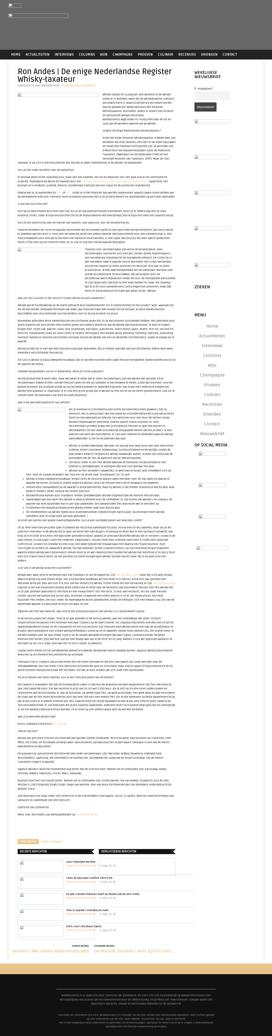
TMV (59, 192)
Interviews (64, 54)
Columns (87, 54)
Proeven (145, 54)
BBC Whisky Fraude (127, 575)
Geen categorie (51, 842)
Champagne (123, 54)
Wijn (104, 54)
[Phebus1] (212, 193)
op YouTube (59, 724)
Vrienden (209, 54)
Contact (230, 54)
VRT (68, 192)
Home (16, 54)
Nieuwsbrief (212, 433)
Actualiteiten (38, 54)
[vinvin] (212, 266)
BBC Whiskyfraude (164, 583)
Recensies (187, 54)
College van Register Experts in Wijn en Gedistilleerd (115, 181)
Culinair (165, 54)
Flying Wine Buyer (87, 814)
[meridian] (212, 229)
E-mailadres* (203, 88)
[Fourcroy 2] (212, 158)
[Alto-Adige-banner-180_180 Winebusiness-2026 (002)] (212, 122)
